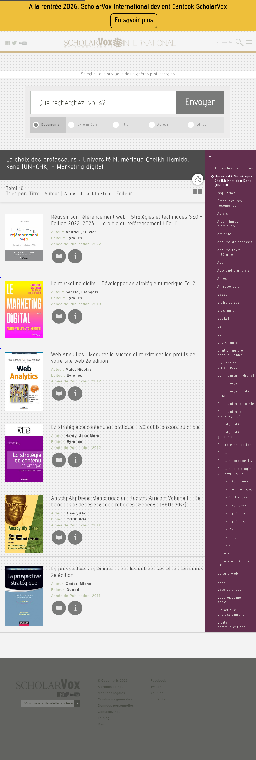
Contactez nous (110, 712)
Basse (223, 295)
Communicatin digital (236, 376)
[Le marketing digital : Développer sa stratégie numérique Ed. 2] (24, 337)
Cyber (223, 582)
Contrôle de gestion (235, 445)
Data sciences (230, 590)
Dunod (73, 590)
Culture (224, 553)
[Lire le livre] (58, 262)
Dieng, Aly (76, 513)
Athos (222, 279)
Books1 (223, 319)
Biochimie (226, 311)
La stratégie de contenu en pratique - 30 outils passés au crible (125, 427)
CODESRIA (77, 519)
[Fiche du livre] (75, 262)
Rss (101, 724)
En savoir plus (134, 20)
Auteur (163, 125)
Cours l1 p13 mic (231, 521)
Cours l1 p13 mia (231, 513)
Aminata (225, 234)
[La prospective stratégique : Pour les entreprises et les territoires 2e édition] (24, 625)
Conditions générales (115, 699)
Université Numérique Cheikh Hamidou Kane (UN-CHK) (234, 181)
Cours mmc (227, 537)
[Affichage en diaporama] (199, 192)
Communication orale (236, 404)
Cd (220, 335)
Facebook (158, 680)
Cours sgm (227, 545)
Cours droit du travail (236, 489)
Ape (221, 263)
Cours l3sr (226, 529)
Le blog (104, 718)
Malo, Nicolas (79, 369)
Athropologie (229, 287)
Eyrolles (74, 238)
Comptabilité (229, 424)
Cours (223, 453)
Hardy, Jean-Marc (82, 436)
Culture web (228, 574)
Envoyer (200, 103)
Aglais (223, 214)
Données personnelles (116, 705)
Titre (125, 125)
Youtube (157, 693)
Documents (51, 125)
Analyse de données (235, 242)
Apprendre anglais (234, 271)
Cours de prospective (236, 461)
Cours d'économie (233, 481)
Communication (231, 383)
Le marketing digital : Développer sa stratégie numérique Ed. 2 (123, 284)
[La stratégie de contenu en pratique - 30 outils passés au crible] (24, 481)
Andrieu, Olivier (81, 232)
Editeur (202, 125)
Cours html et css (233, 497)
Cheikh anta (228, 343)
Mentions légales (111, 693)
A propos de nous (112, 687)
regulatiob (227, 193)
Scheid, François (82, 292)
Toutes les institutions (234, 168)
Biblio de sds (229, 303)
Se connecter (224, 42)
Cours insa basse (232, 505)
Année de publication (88, 194)
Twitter (156, 687)
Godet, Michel (79, 584)
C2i (220, 327)
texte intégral (88, 125)
